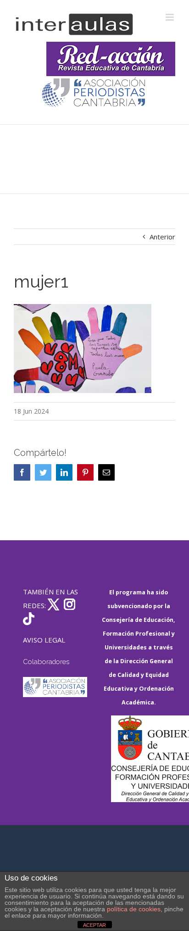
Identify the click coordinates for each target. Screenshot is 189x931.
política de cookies (134, 909)
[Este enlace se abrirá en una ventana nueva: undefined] (94, 93)
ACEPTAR (94, 925)
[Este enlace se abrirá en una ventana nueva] (143, 758)
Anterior (162, 236)
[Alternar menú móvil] (170, 17)
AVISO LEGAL (44, 639)
